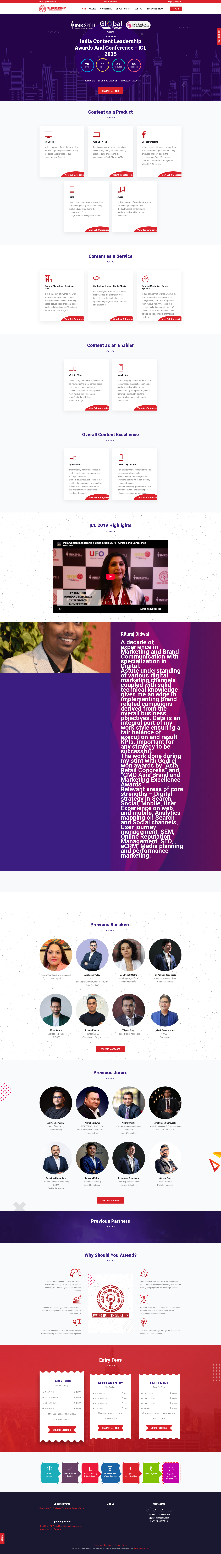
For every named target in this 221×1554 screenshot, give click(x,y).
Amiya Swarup (129, 1123)
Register (178, 2)
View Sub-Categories (74, 175)
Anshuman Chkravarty (165, 1123)
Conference (106, 9)
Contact (139, 9)
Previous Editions (155, 9)
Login (170, 2)
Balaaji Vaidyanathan (56, 1178)
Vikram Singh (128, 1030)
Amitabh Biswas (92, 1123)
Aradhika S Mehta (128, 975)
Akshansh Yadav (92, 975)
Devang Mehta (92, 1178)
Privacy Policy (121, 1545)
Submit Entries (110, 91)
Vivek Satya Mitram (165, 1030)
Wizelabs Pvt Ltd (141, 1548)
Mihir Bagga (56, 1030)
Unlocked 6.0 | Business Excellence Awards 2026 (62, 1508)
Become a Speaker (110, 1049)
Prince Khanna (92, 1030)
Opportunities (123, 9)
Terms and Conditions (103, 1545)
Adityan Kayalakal (55, 1123)
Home (83, 9)
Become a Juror (110, 1200)
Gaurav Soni (165, 1178)
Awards (93, 9)
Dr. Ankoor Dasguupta (165, 975)
